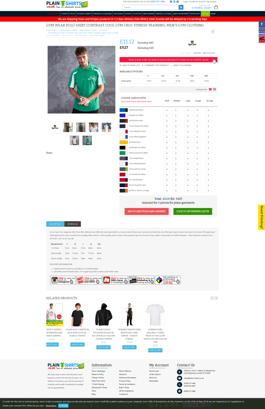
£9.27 (149, 81)
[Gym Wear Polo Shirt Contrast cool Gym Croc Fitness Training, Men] (87, 141)
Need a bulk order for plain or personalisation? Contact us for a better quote (168, 59)
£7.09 (178, 81)
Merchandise (148, 14)
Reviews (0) (72, 224)
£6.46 (206, 81)
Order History (155, 374)
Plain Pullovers (125, 371)
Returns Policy (98, 374)
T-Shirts (64, 14)
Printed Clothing (163, 14)
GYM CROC (55, 35)
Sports (128, 14)
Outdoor (137, 14)
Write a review (209, 53)
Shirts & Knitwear (180, 14)
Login (185, 1)
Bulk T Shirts (124, 387)
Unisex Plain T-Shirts (68, 30)
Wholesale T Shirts (99, 387)
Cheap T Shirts (98, 377)
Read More (51, 405)
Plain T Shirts (53, 14)
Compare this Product (157, 65)
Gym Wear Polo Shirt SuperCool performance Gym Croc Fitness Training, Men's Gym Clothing (201, 26)
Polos (72, 14)
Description (55, 224)
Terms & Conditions (127, 384)
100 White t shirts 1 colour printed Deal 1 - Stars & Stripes (51, 332)
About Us (123, 374)
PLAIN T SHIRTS (51, 30)
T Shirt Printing (98, 384)
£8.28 (163, 81)
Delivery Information (127, 377)
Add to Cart (51, 344)
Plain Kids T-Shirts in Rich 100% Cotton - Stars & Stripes (77, 332)
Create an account (197, 1)
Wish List (153, 377)
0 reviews (197, 53)
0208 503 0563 (189, 386)
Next (216, 298)
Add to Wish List (131, 65)
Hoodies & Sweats (84, 14)
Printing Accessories (103, 14)
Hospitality (195, 14)
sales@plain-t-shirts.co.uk (194, 378)
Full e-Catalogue (98, 371)
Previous (212, 298)
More (213, 14)
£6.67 (192, 81)
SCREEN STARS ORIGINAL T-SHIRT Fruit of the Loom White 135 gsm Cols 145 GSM (155, 335)
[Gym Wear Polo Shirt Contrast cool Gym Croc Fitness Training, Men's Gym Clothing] (55, 127)
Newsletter (153, 381)
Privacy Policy (124, 381)
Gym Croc (104, 30)
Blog (93, 394)
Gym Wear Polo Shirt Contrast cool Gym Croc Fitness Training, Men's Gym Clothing (83, 33)
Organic (205, 14)
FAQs (94, 391)
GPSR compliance (126, 391)
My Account (154, 371)
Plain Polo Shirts (98, 381)
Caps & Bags (118, 14)
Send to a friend (182, 65)
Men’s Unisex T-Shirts (88, 30)
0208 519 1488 (189, 383)
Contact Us (123, 394)
